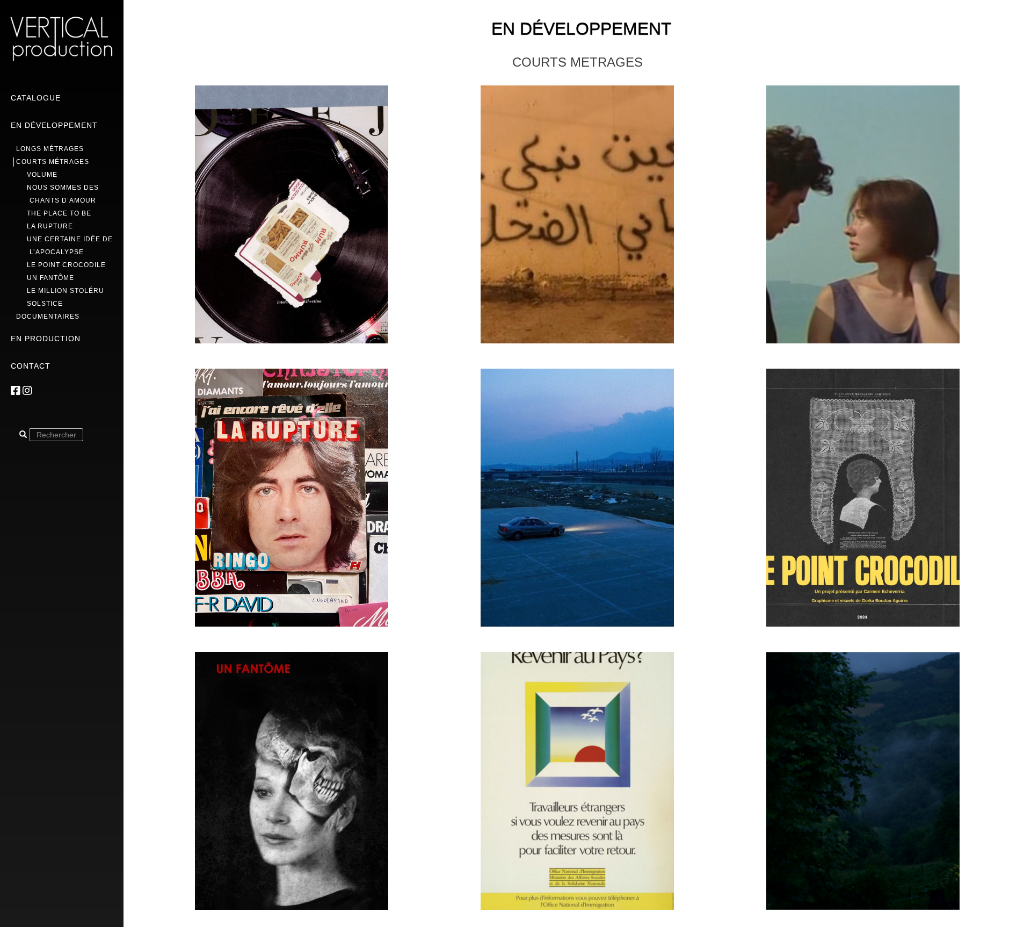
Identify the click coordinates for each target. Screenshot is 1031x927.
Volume (42, 174)
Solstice (45, 303)
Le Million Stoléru (65, 290)
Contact (30, 366)
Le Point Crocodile (66, 265)
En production (46, 338)
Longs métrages (50, 149)
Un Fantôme (50, 278)
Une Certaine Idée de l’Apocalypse (70, 245)
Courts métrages (52, 162)
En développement (54, 125)
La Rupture (50, 226)
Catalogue (36, 98)
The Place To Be (59, 213)
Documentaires (47, 316)
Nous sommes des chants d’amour (63, 194)
